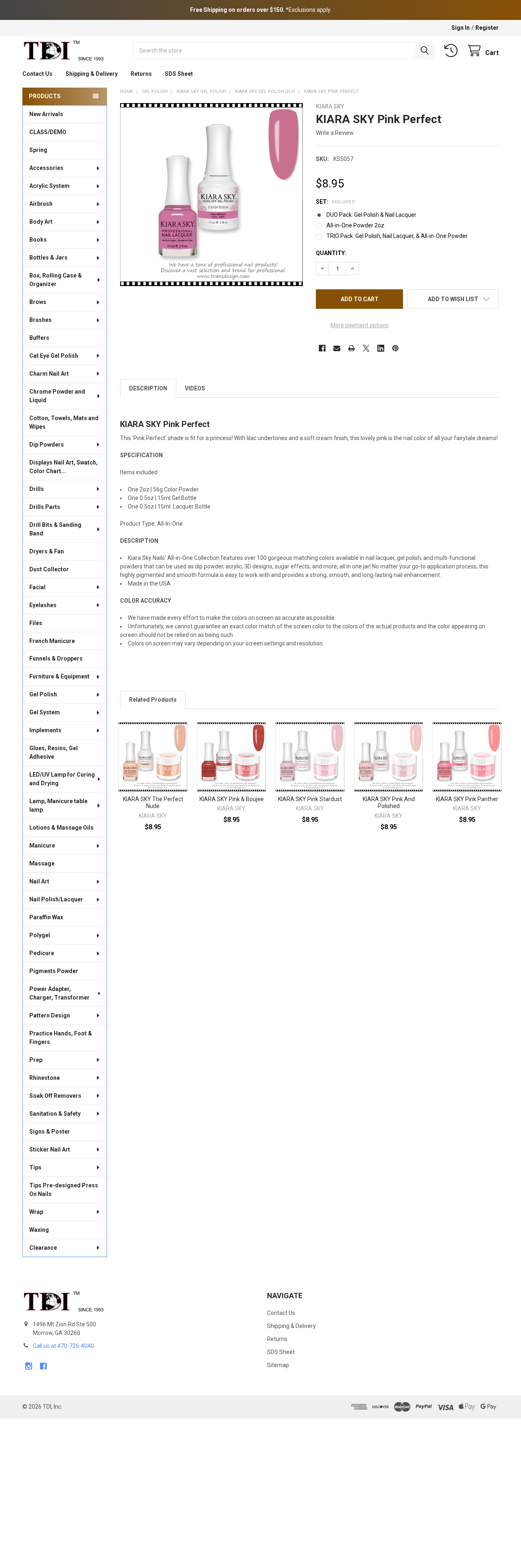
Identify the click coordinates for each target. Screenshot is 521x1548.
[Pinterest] (395, 348)
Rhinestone (44, 1078)
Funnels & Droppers (56, 658)
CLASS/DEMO (47, 132)
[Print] (351, 348)
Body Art (41, 221)
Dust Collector (49, 569)
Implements (45, 730)
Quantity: (331, 253)
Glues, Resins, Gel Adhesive (53, 752)
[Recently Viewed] (452, 50)
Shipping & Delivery (92, 73)
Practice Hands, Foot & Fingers (60, 1037)
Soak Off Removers (55, 1095)
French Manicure (52, 641)
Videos (195, 388)
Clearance (43, 1247)
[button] (453, 299)
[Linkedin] (380, 348)
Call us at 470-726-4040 (63, 1346)
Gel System (44, 712)
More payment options (360, 325)
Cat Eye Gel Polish (53, 355)
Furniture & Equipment (59, 676)
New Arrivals (46, 114)
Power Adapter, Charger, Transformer (59, 993)
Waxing (39, 1230)
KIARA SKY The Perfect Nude (153, 803)
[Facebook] (322, 348)
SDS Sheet (179, 73)
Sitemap (278, 1365)
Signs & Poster (49, 1131)
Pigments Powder (53, 971)
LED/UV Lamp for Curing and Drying (62, 778)
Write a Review (335, 133)
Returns (141, 73)
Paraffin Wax (46, 917)
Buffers (39, 338)
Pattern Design (49, 1015)
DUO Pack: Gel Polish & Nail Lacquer (371, 214)
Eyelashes (43, 605)
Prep (35, 1060)
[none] (211, 194)
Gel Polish (43, 694)
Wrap (36, 1212)
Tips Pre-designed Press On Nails (63, 1189)
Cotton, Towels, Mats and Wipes (64, 422)
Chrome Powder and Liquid (57, 395)
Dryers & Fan (46, 551)
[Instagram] (28, 1366)
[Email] (337, 348)
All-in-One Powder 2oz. (355, 225)
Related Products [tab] (153, 699)
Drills (36, 489)
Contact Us (37, 73)
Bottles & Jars (48, 257)
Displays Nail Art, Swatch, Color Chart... (63, 466)
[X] (366, 348)
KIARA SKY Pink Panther (467, 799)
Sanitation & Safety (55, 1113)
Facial (37, 587)
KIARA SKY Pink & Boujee (231, 799)
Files (35, 623)
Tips (35, 1167)
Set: (335, 201)
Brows (37, 302)
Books (38, 239)
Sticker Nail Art (49, 1149)
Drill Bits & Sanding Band (55, 529)
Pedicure (41, 953)
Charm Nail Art (49, 373)
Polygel (39, 935)
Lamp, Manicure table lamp (58, 805)
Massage (42, 863)
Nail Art (39, 881)
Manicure (42, 845)
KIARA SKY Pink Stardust (310, 799)
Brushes (40, 320)
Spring (38, 150)
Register (487, 27)
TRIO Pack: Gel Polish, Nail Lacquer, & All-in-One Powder (397, 236)
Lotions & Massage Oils (61, 827)
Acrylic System (49, 186)
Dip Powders (46, 444)
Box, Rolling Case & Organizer (55, 279)
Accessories (46, 168)
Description (148, 388)
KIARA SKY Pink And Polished (389, 803)
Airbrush (41, 203)
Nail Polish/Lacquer (56, 899)
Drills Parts (44, 507)
